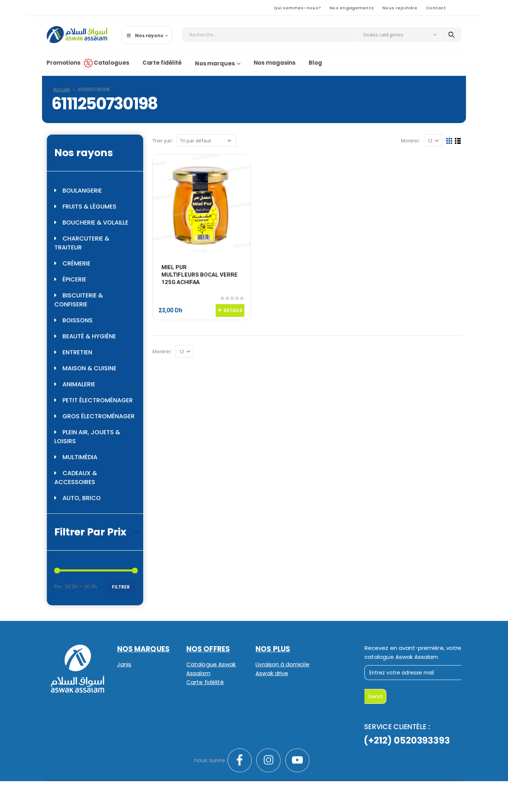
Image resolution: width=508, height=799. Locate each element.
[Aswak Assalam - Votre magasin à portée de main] (76, 34)
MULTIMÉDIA (79, 457)
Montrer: (410, 140)
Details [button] (233, 310)
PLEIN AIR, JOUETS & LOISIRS (87, 436)
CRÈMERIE (76, 263)
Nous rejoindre (399, 8)
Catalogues (111, 63)
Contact (436, 8)
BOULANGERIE (82, 190)
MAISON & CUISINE (89, 368)
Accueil (61, 89)
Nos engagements (351, 8)
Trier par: (162, 140)
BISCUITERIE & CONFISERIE (78, 300)
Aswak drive (271, 673)
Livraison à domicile (282, 664)
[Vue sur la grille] (449, 141)
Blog (315, 63)
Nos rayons (149, 35)
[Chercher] (451, 34)
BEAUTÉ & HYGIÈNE (89, 336)
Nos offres (208, 649)
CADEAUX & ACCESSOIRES (75, 477)
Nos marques (215, 63)
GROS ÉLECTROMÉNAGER (98, 416)
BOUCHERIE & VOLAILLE (95, 222)
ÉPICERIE (74, 279)
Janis (124, 664)
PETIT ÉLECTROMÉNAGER (97, 400)
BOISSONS (77, 320)
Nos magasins (275, 63)
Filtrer (121, 587)
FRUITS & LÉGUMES (89, 206)
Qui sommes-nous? (297, 8)
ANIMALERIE (78, 384)
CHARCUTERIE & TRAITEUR (81, 243)
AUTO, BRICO (81, 498)
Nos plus (272, 649)
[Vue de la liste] (458, 141)
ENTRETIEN (77, 352)
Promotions (63, 63)
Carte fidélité (162, 63)
